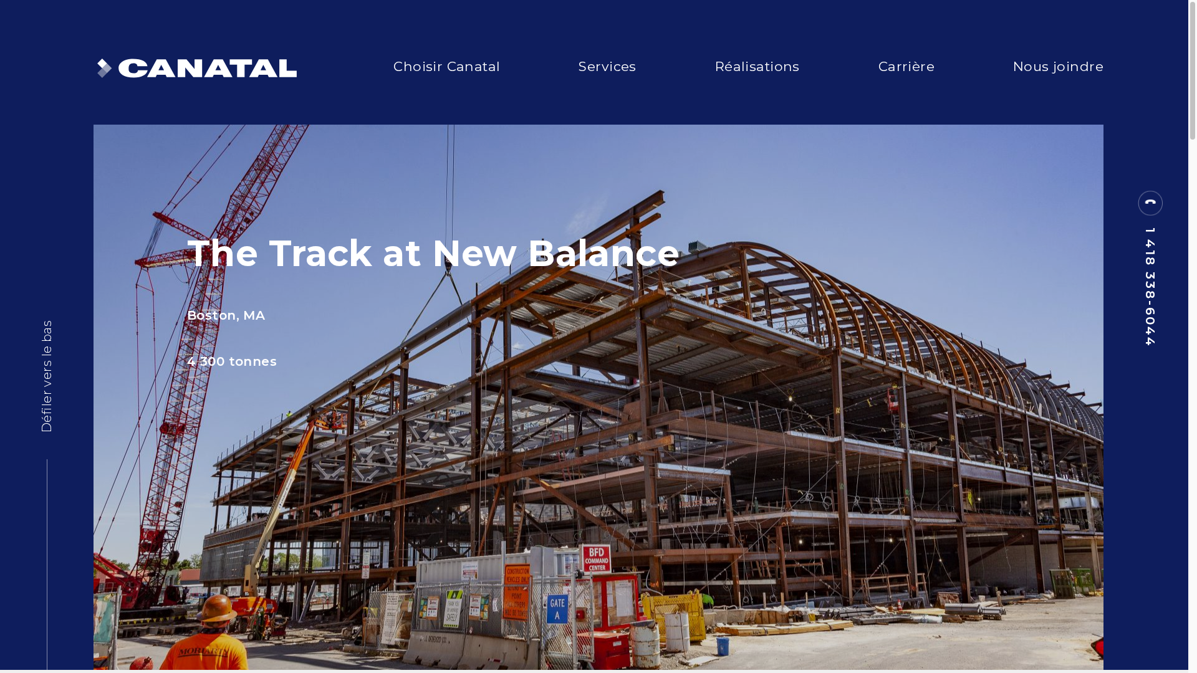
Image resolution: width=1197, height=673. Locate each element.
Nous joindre (1058, 66)
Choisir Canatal (446, 66)
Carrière (906, 66)
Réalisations (757, 66)
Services (607, 66)
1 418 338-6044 (1150, 287)
